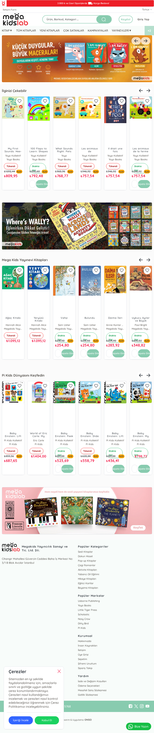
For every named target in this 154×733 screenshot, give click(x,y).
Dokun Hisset (85, 556)
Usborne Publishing (89, 600)
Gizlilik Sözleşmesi (88, 694)
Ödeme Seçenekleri (89, 685)
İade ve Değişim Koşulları (92, 681)
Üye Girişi (83, 654)
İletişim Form (10, 9)
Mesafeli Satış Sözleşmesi (92, 690)
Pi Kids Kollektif (33, 440)
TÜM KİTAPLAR (26, 30)
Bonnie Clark (135, 324)
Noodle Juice (84, 324)
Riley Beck (85, 440)
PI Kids (82, 627)
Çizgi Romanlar (86, 565)
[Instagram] (142, 706)
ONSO (88, 719)
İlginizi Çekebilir (14, 91)
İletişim (82, 650)
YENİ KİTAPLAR (50, 30)
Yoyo (84, 155)
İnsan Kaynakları (87, 645)
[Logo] (15, 19)
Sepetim (82, 659)
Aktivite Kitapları (87, 569)
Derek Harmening (59, 440)
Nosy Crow (84, 618)
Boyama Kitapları (88, 587)
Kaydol (126, 19)
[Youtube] (147, 706)
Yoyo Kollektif (33, 155)
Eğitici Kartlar (86, 583)
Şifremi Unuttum (87, 663)
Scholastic (83, 614)
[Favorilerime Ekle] (14, 101)
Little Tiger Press (87, 609)
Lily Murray (33, 324)
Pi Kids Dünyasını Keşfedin (23, 375)
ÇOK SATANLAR (73, 30)
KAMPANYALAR (98, 30)
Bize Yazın (141, 726)
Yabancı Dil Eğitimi (88, 574)
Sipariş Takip (85, 668)
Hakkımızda (84, 641)
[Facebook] (130, 706)
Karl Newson (59, 324)
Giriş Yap (143, 19)
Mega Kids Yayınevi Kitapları (25, 260)
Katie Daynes (59, 155)
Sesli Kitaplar (85, 551)
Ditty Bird (83, 623)
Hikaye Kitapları (87, 578)
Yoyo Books (110, 155)
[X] (136, 706)
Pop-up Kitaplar (87, 560)
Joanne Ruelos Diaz (110, 324)
